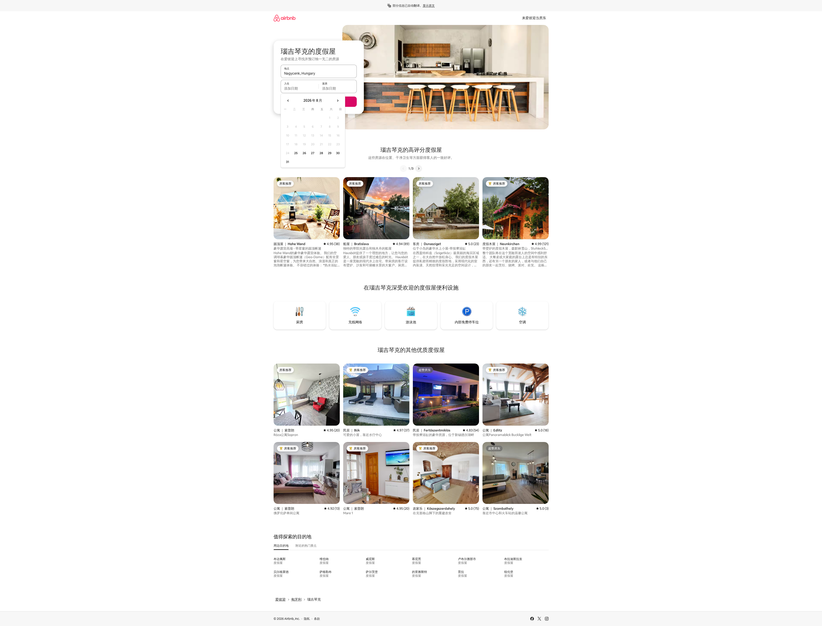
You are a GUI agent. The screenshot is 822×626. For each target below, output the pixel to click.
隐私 (307, 619)
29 (329, 153)
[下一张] (418, 168)
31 (287, 162)
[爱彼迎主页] (284, 18)
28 (321, 153)
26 (304, 153)
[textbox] (299, 88)
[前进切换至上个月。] (288, 100)
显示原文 (429, 6)
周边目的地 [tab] (281, 546)
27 (312, 153)
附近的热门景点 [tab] (306, 546)
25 (296, 153)
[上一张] (403, 168)
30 (338, 153)
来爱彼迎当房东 (534, 18)
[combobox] (318, 73)
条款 (317, 619)
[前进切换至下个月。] (337, 100)
